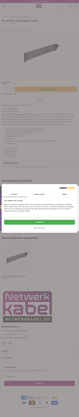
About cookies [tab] (39, 194)
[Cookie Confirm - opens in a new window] (67, 188)
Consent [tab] (14, 194)
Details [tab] (64, 194)
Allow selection (39, 228)
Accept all (39, 222)
